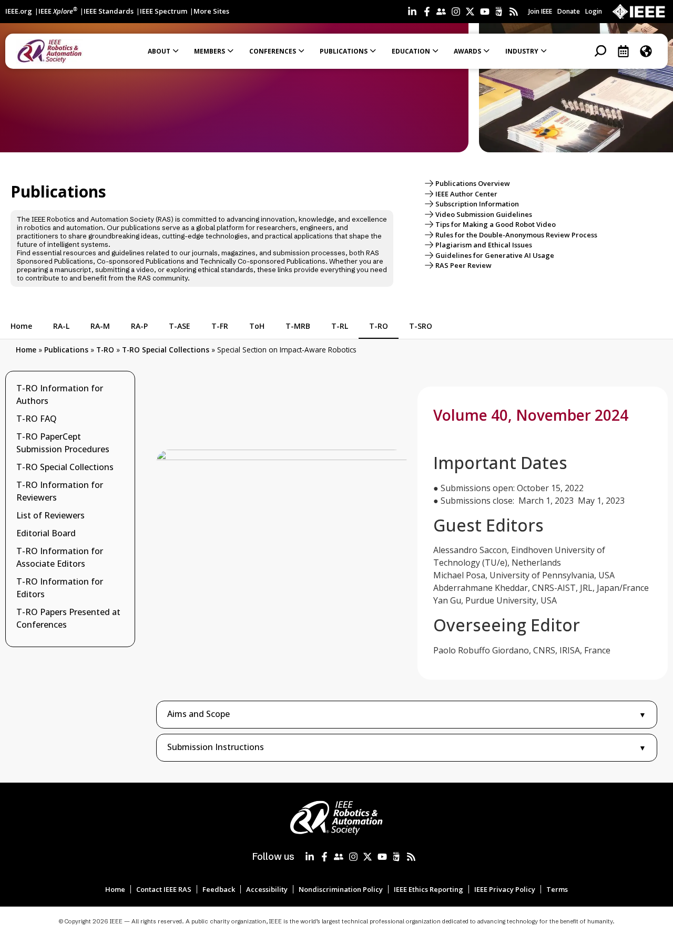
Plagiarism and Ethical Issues (483, 244)
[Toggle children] (121, 467)
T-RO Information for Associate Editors (59, 557)
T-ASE (179, 326)
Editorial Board (46, 533)
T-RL (339, 326)
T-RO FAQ (36, 418)
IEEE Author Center (466, 194)
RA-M (100, 326)
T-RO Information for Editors (59, 588)
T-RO (378, 326)
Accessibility (267, 889)
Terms (557, 889)
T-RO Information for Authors (59, 394)
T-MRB (297, 326)
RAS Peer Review (463, 265)
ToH (256, 326)
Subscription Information (477, 204)
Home (21, 326)
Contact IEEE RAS (163, 889)
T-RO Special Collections (165, 350)
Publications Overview (472, 183)
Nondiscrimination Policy (341, 889)
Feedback (218, 889)
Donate (568, 11)
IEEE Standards (109, 11)
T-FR (219, 326)
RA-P (139, 326)
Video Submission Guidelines (483, 214)
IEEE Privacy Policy (504, 889)
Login (593, 11)
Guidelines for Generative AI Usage (494, 255)
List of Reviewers (50, 515)
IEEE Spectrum (163, 11)
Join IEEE (540, 11)
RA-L (61, 326)
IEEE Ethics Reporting (428, 889)
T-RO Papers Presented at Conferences (68, 618)
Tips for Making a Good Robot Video (495, 224)
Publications (66, 350)
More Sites (211, 11)
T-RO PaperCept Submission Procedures (62, 443)
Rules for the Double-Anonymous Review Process (516, 235)
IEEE (57, 11)
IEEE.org (18, 11)
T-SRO (420, 326)
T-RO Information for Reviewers (59, 491)
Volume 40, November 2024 (530, 415)
